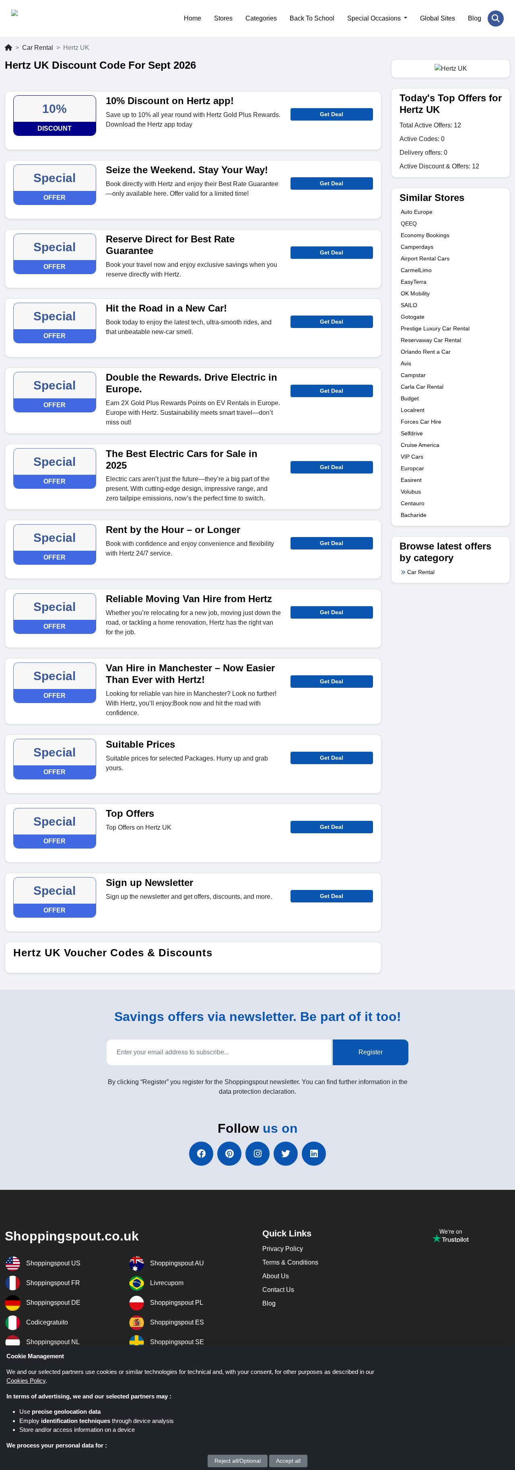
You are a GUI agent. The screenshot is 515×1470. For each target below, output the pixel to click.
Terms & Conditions (290, 1262)
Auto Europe (417, 212)
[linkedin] (314, 1154)
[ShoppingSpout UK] (50, 18)
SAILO (409, 305)
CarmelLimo (416, 270)
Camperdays (417, 247)
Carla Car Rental (422, 386)
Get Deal (331, 114)
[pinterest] (229, 1154)
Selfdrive (412, 433)
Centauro (412, 503)
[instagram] (257, 1154)
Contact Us (278, 1289)
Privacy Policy (282, 1248)
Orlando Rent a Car (426, 352)
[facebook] (201, 1154)
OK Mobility (415, 293)
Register (370, 1052)
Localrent (412, 410)
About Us (275, 1276)
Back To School (312, 18)
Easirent (411, 480)
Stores (223, 18)
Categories (261, 18)
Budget (410, 398)
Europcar (412, 468)
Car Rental (37, 47)
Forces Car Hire (421, 421)
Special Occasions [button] (374, 18)
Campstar (413, 375)
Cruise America (420, 445)
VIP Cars (412, 456)
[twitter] (286, 1154)
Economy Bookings (425, 235)
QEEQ (409, 223)
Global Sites (437, 18)
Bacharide (413, 515)
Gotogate (412, 317)
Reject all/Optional (237, 1461)
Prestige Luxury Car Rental (435, 328)
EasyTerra (413, 282)
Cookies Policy (25, 1380)
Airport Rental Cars (425, 258)
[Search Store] (496, 18)
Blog (474, 18)
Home (192, 18)
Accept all (288, 1461)
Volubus (411, 491)
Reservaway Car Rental (431, 340)
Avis (406, 363)
